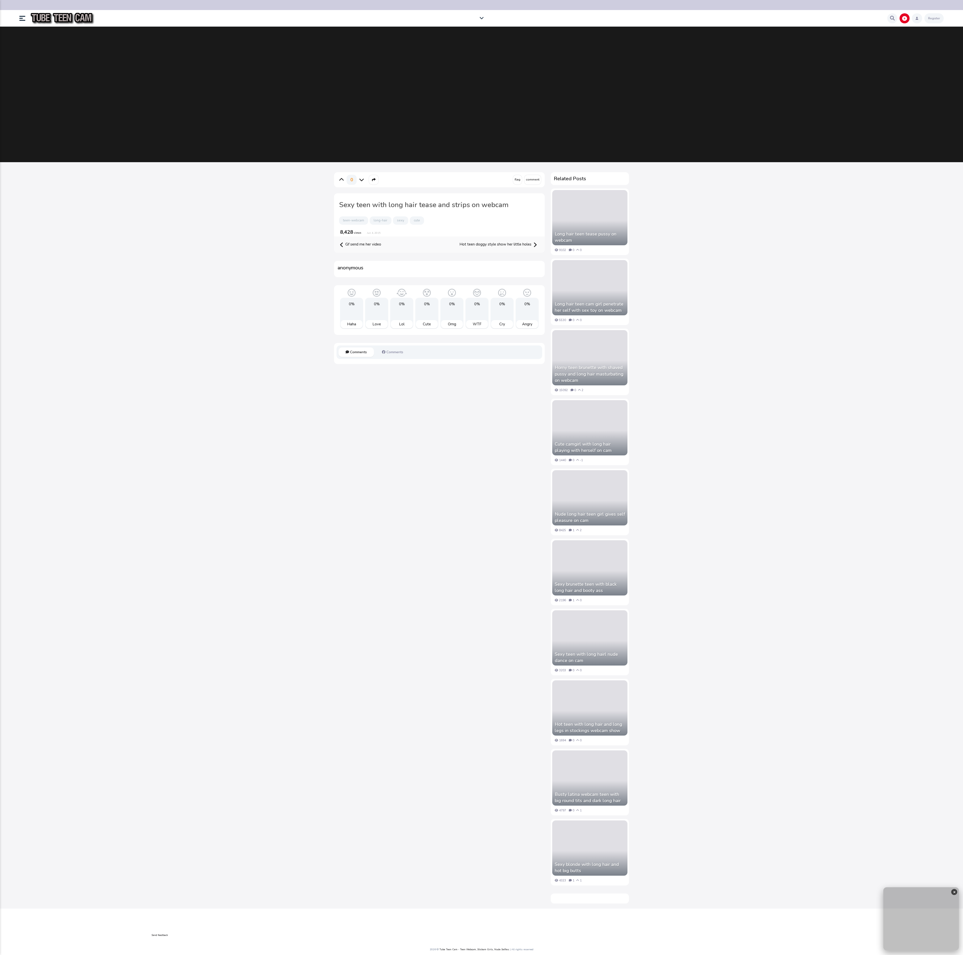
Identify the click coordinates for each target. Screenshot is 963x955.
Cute (427, 324)
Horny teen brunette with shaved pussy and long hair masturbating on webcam (589, 374)
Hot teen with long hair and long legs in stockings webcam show (588, 727)
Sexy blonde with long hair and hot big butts (587, 867)
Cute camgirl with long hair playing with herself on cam (583, 447)
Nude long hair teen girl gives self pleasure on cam (590, 517)
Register (934, 18)
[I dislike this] (362, 180)
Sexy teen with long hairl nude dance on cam (586, 657)
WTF (477, 324)
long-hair (380, 220)
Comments (358, 352)
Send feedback (159, 935)
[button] (24, 18)
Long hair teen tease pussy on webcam (585, 237)
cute (417, 220)
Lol (402, 324)
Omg (452, 324)
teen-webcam (353, 220)
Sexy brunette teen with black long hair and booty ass (586, 587)
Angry (527, 324)
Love (376, 324)
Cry (502, 324)
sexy (400, 220)
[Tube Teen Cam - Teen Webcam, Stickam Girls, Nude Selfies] (62, 18)
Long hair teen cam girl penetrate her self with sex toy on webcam (589, 307)
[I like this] (342, 180)
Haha (351, 324)
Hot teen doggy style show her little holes (495, 244)
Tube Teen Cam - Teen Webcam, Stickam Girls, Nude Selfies (474, 949)
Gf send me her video (362, 244)
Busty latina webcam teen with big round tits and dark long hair (588, 797)
